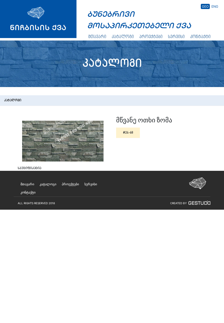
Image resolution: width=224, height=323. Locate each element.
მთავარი (97, 37)
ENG (214, 6)
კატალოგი (123, 37)
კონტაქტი (200, 37)
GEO (205, 6)
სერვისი (176, 37)
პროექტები (151, 37)
